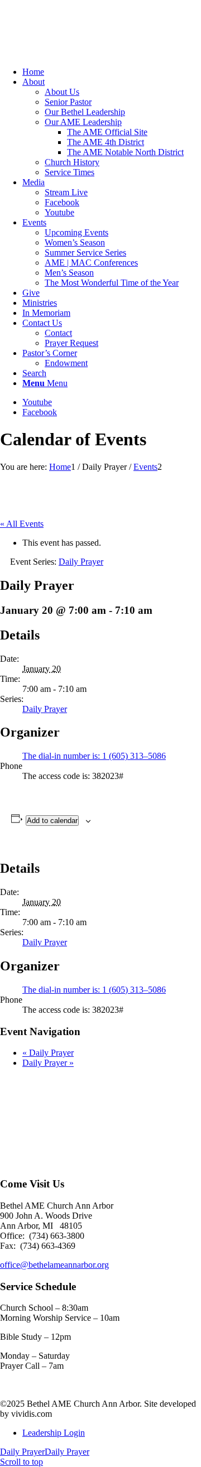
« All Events (22, 523)
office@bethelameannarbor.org (54, 1264)
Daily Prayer (44, 709)
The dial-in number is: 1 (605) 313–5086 (94, 756)
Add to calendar (52, 820)
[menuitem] (111, 72)
